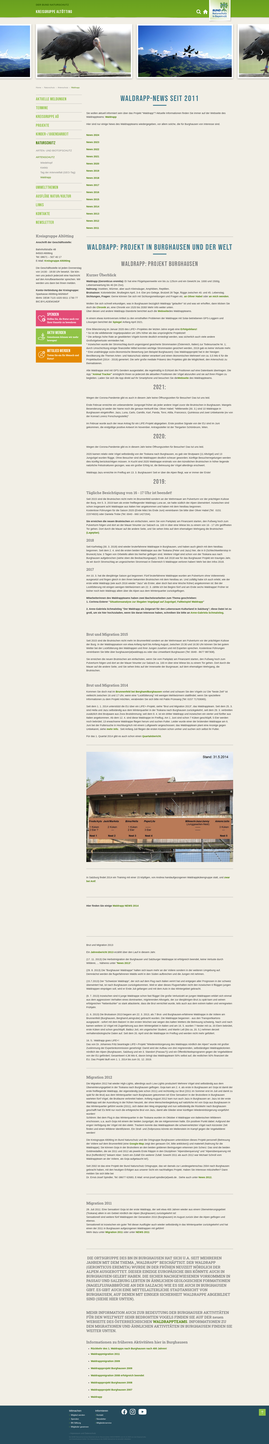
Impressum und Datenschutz (82, 1433)
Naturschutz (49, 87)
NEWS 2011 (143, 1232)
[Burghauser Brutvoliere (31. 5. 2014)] (159, 807)
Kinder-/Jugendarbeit (52, 134)
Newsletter (45, 222)
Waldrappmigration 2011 (105, 1354)
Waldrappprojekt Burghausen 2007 (111, 1389)
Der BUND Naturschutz (52, 4)
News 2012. (205, 1177)
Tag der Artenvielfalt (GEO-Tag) (57, 172)
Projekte (42, 125)
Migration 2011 (114, 1232)
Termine (42, 107)
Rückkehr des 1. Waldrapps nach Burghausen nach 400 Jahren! (129, 1348)
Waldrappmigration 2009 (105, 1361)
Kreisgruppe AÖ (47, 116)
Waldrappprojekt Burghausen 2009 (111, 1368)
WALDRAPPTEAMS (170, 1321)
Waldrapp (111, 117)
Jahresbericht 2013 (102, 952)
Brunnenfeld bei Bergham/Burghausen (139, 691)
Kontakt (100, 1415)
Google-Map (136, 1143)
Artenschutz (63, 87)
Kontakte (43, 213)
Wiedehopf (46, 162)
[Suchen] (198, 11)
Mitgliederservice (104, 1423)
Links (40, 205)
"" (101, 374)
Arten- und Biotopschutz (54, 150)
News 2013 (123, 963)
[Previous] (6, 52)
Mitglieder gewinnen (79, 1427)
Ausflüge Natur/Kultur (53, 196)
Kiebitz (44, 167)
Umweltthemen (47, 187)
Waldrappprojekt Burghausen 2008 (111, 1382)
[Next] (262, 52)
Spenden (74, 1419)
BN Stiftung (75, 1423)
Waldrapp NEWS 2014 (126, 905)
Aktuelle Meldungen (51, 99)
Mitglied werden (77, 1415)
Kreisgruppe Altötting (57, 260)
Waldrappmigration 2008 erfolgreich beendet (117, 1375)
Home (38, 87)
